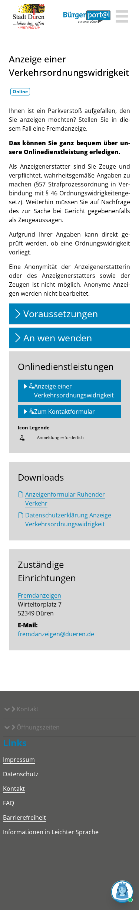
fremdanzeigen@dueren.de (56, 634)
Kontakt (27, 709)
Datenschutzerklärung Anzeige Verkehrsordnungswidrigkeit (68, 519)
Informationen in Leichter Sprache (51, 832)
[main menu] (121, 17)
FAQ (8, 803)
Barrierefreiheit (24, 817)
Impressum (19, 759)
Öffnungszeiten (37, 727)
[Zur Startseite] (29, 17)
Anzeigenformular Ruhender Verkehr (65, 498)
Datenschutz (21, 774)
